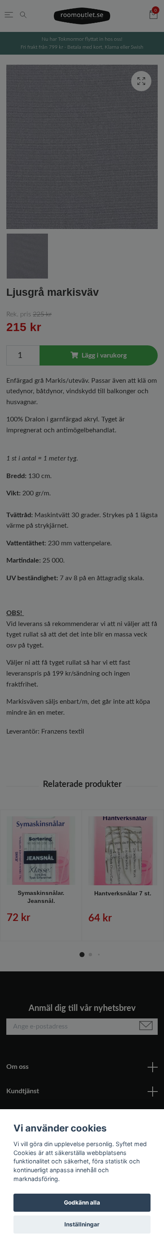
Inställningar (82, 1224)
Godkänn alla (82, 1202)
